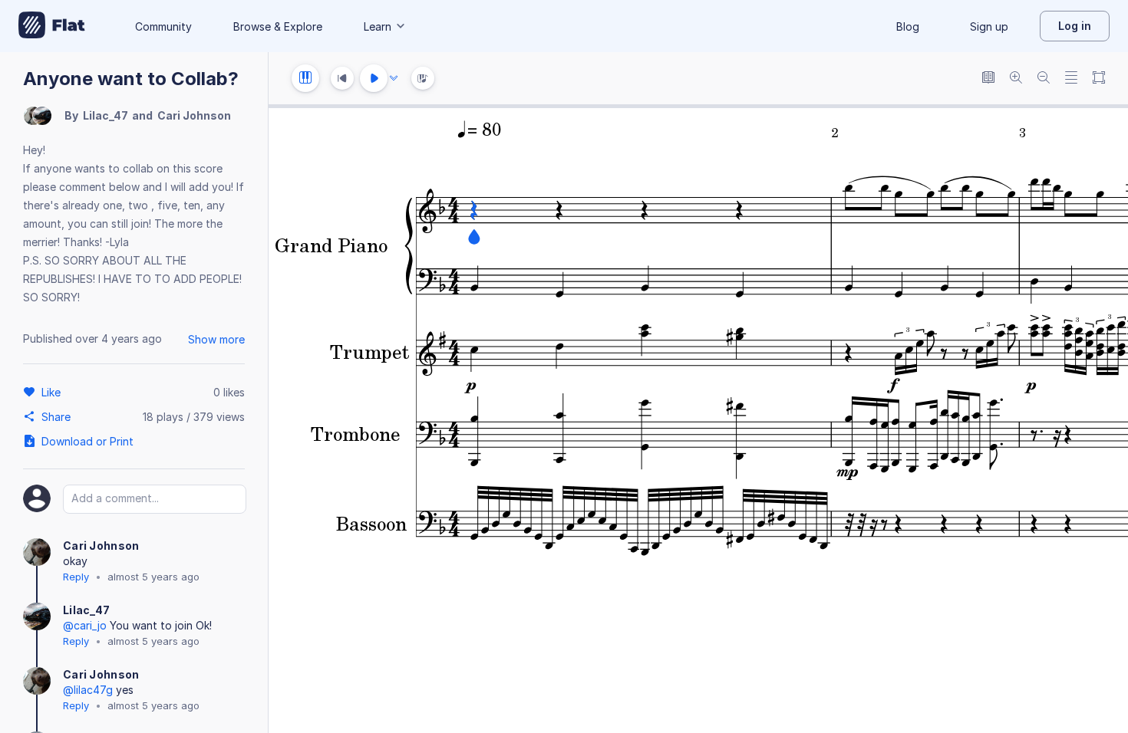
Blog (907, 26)
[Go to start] (342, 78)
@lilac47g (88, 689)
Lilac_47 (105, 115)
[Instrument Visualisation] (422, 78)
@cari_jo (85, 625)
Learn (377, 26)
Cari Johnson (194, 115)
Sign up (989, 26)
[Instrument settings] (305, 78)
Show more (216, 339)
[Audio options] (394, 78)
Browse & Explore (277, 26)
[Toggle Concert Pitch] (988, 79)
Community (163, 26)
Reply (76, 576)
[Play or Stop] (374, 78)
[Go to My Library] (51, 26)
